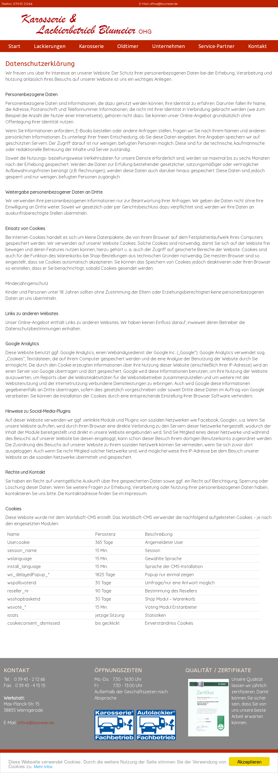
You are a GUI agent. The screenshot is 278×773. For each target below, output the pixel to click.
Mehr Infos (43, 766)
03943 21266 (22, 4)
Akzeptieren (249, 761)
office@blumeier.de (164, 4)
